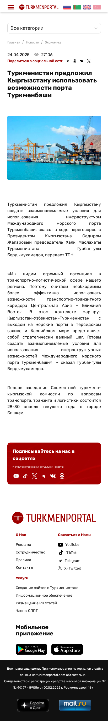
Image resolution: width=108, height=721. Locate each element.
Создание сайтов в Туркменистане (47, 588)
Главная (13, 42)
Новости (32, 42)
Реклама (23, 544)
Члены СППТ (27, 611)
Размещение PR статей (36, 603)
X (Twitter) (72, 568)
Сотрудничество (30, 552)
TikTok (71, 553)
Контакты (24, 567)
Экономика (53, 42)
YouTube (72, 544)
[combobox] (51, 28)
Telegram (72, 560)
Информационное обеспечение (44, 595)
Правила (23, 560)
